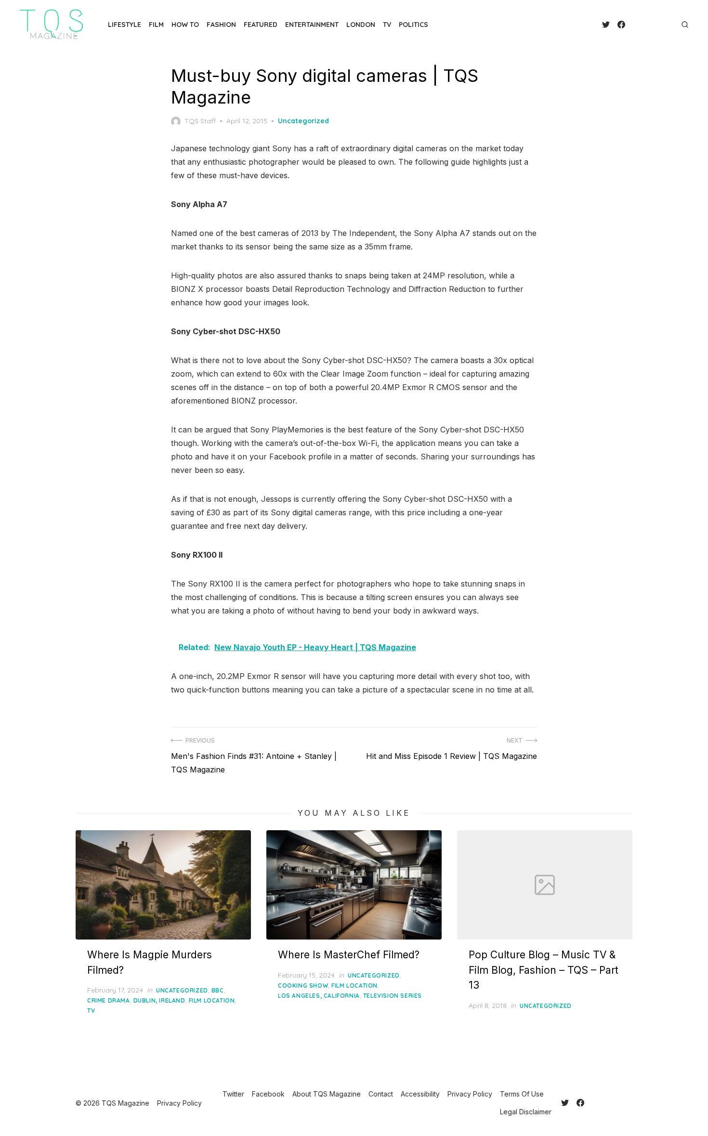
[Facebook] (621, 24)
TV (387, 24)
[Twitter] (606, 24)
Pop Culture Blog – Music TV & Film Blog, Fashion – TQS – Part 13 (543, 970)
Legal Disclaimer (525, 1112)
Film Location (212, 1000)
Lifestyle (124, 24)
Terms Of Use (522, 1094)
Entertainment (312, 24)
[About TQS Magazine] (633, 24)
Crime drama (108, 1000)
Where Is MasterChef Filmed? (349, 955)
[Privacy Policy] (656, 24)
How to (185, 24)
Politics (413, 24)
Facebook (268, 1094)
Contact (380, 1094)
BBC (217, 990)
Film (156, 24)
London (360, 24)
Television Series (392, 995)
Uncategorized (303, 121)
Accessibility (420, 1094)
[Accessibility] (648, 24)
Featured (260, 24)
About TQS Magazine (326, 1094)
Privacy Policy (469, 1094)
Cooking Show (303, 985)
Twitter (233, 1094)
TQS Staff (200, 121)
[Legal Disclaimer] (671, 24)
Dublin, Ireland (159, 1000)
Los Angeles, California (319, 995)
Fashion (221, 24)
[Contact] (640, 24)
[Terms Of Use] (664, 24)
